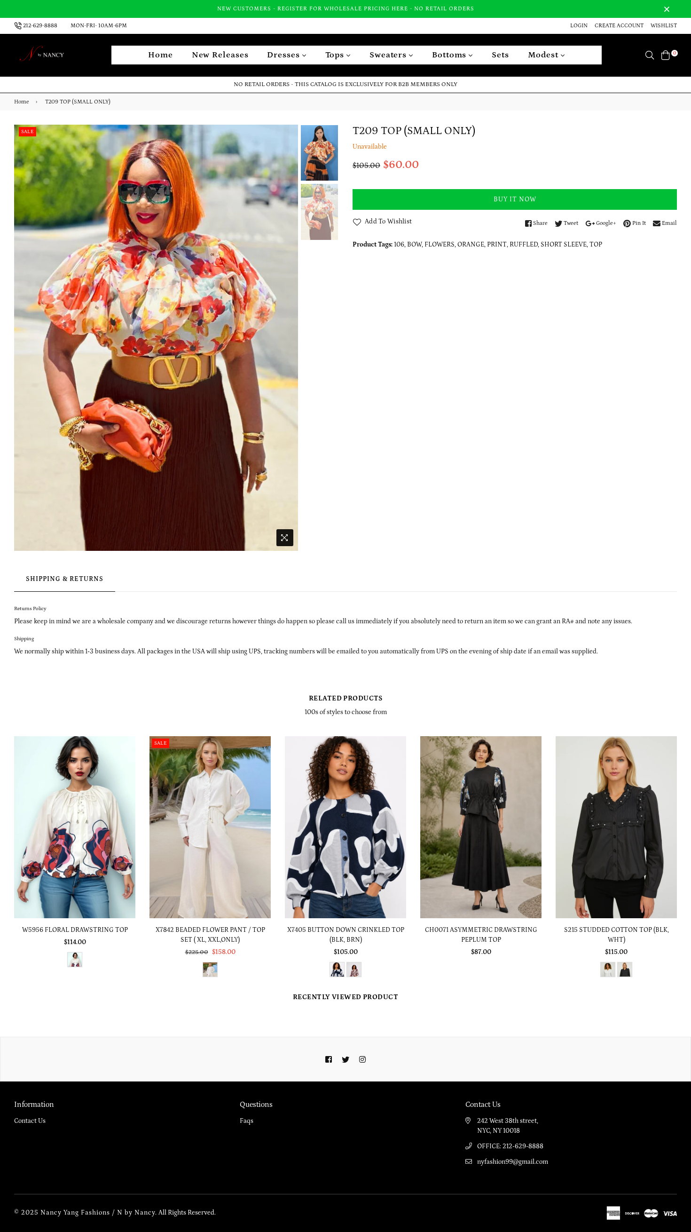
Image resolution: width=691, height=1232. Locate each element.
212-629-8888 (40, 26)
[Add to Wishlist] (125, 777)
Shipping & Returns (64, 579)
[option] (156, 338)
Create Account (619, 26)
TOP (595, 244)
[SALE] (210, 826)
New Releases (220, 55)
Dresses (284, 55)
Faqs (246, 1121)
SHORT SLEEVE (564, 244)
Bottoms (450, 55)
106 (399, 244)
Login (579, 26)
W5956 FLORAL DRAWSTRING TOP (75, 930)
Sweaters (389, 55)
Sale (27, 132)
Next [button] (286, 337)
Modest (544, 55)
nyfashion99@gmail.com (512, 1162)
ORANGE (470, 244)
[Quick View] (125, 758)
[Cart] (665, 55)
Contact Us (30, 1121)
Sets (500, 55)
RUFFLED (524, 244)
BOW (414, 244)
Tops (336, 55)
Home (160, 55)
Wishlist (664, 26)
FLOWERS (439, 244)
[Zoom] (284, 537)
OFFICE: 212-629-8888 (510, 1146)
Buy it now (515, 199)
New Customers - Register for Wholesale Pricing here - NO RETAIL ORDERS (345, 9)
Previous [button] (26, 337)
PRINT (497, 244)
